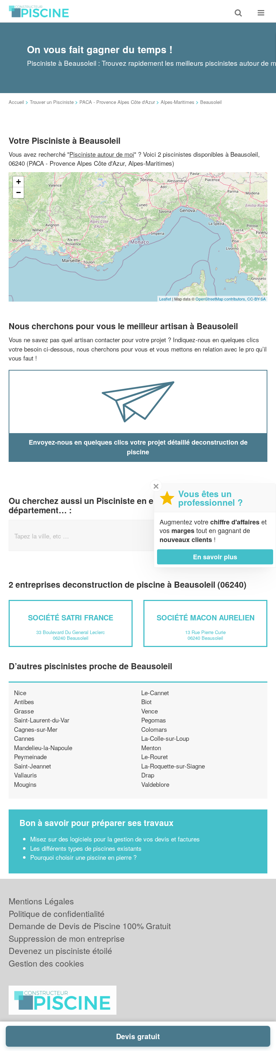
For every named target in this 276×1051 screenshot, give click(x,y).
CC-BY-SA (256, 299)
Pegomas (153, 719)
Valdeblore (155, 784)
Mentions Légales (41, 901)
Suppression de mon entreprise (67, 938)
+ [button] (18, 181)
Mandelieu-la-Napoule (43, 747)
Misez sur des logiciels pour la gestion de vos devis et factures (115, 838)
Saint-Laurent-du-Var (41, 719)
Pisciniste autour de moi (101, 154)
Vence (149, 710)
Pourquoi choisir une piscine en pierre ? (83, 857)
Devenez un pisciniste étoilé (60, 950)
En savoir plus (215, 556)
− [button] (18, 192)
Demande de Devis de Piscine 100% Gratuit (90, 926)
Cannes (24, 738)
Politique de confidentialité (57, 913)
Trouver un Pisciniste (52, 101)
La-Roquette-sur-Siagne (173, 765)
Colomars (154, 729)
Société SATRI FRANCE (70, 617)
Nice (20, 692)
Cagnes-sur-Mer (36, 729)
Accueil (16, 101)
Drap (147, 774)
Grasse (24, 710)
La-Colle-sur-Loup (165, 738)
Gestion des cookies (46, 963)
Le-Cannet (155, 692)
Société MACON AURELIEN (205, 617)
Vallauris (25, 774)
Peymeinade (30, 756)
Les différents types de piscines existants (86, 848)
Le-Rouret (154, 756)
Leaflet (165, 299)
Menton (151, 747)
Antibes (24, 701)
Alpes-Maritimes (177, 101)
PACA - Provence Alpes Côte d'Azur (117, 101)
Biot (146, 701)
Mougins (25, 784)
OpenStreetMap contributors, (221, 299)
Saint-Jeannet (32, 765)
